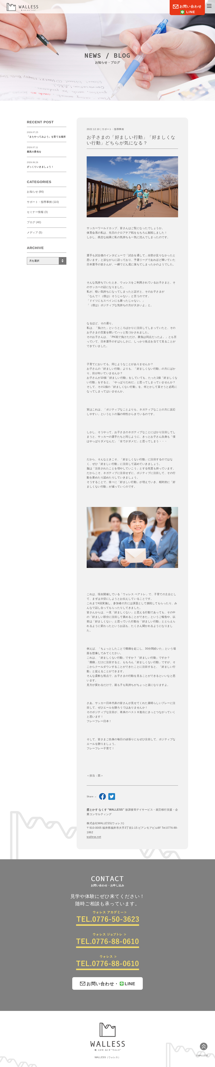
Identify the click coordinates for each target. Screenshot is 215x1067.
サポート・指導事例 (113, 129)
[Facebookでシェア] (102, 796)
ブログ (31, 222)
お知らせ (32, 191)
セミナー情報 (35, 212)
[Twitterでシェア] (111, 796)
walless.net (94, 836)
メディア (32, 232)
